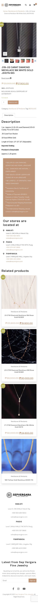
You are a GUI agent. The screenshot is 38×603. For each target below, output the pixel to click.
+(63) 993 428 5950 (13, 236)
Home (5, 11)
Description (8, 115)
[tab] (9, 115)
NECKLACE (32, 109)
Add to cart (13, 102)
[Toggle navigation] (3, 5)
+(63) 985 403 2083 (13, 259)
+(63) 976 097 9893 (13, 247)
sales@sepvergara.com (14, 238)
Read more (6, 78)
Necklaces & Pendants (16, 11)
